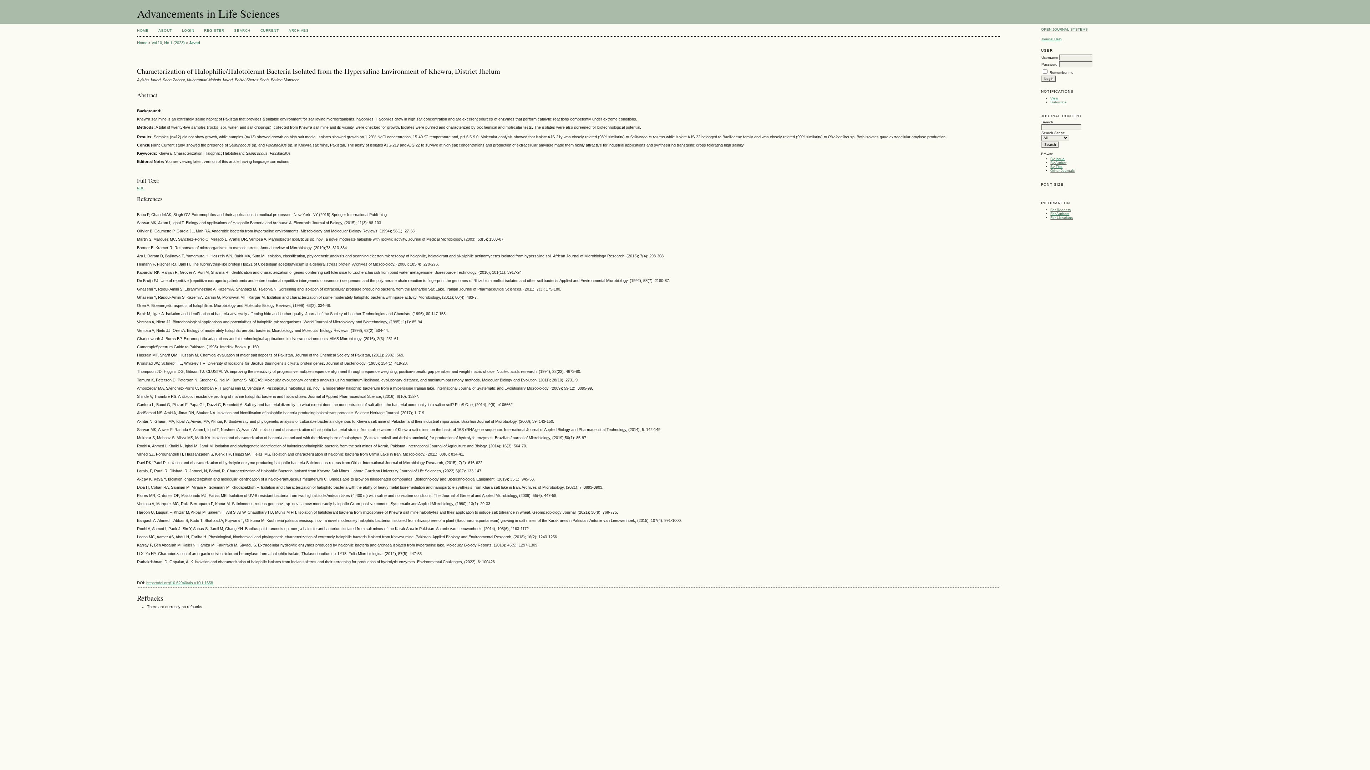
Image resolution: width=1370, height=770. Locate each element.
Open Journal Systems (1064, 29)
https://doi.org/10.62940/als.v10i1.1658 (179, 583)
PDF (140, 188)
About (165, 30)
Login (188, 30)
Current (269, 30)
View (1054, 98)
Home (142, 30)
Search (242, 30)
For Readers (1060, 210)
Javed (194, 43)
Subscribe (1058, 102)
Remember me (1062, 73)
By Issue (1057, 159)
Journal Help (1051, 39)
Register (214, 30)
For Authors (1059, 214)
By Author (1058, 163)
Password (1049, 64)
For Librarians (1061, 218)
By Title (1056, 167)
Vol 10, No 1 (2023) (168, 43)
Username (1049, 58)
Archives (299, 30)
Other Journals (1062, 171)
